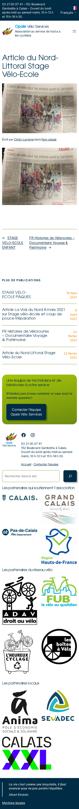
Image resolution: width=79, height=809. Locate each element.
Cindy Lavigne (24, 139)
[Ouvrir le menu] (74, 31)
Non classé (49, 139)
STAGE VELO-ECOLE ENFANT (12, 242)
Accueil (26, 464)
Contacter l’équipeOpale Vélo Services (26, 412)
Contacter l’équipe (45, 464)
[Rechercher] (70, 476)
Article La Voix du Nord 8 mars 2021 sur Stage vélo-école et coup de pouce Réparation (33, 314)
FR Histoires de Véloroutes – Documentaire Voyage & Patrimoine (51, 242)
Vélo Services (32, 27)
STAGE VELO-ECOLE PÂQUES (16, 295)
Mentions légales (13, 803)
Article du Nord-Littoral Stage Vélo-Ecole (28, 355)
